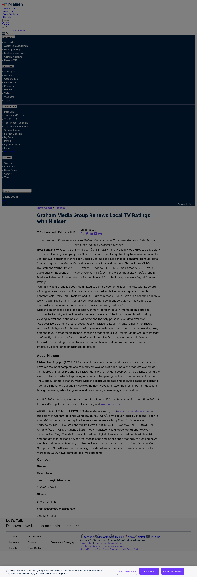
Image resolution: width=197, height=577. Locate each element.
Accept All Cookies (172, 571)
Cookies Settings (127, 571)
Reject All (149, 571)
